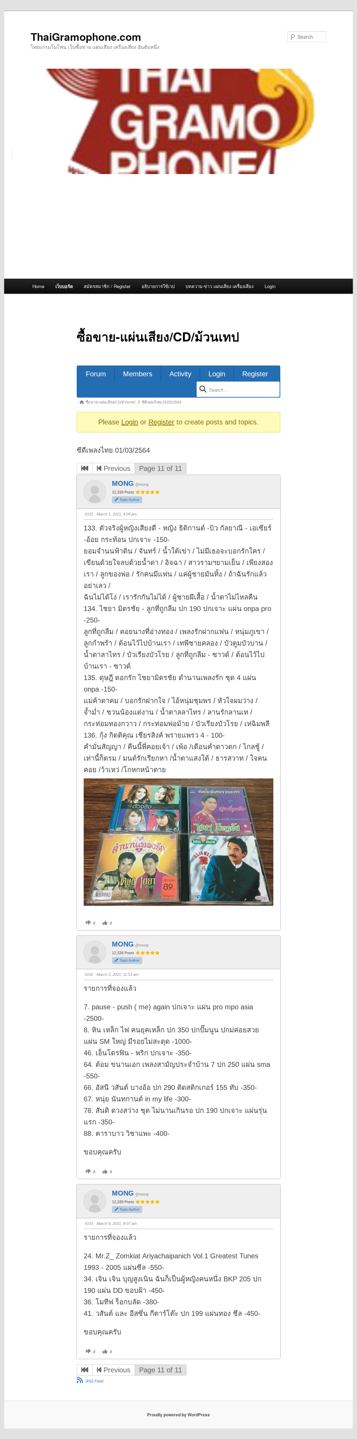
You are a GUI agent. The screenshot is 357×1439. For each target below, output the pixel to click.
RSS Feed (94, 1381)
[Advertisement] (178, 226)
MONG (123, 483)
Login (270, 286)
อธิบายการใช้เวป (158, 286)
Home (38, 286)
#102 (89, 974)
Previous (115, 468)
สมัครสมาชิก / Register (107, 286)
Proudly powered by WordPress (178, 1414)
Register (255, 374)
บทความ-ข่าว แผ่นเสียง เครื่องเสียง (219, 286)
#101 (89, 514)
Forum (96, 374)
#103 (89, 1223)
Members (137, 374)
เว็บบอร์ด (64, 286)
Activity (180, 374)
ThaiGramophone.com (86, 36)
